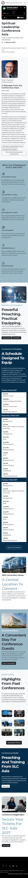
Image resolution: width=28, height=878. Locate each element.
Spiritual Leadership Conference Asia (12, 2)
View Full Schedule (14, 547)
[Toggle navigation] (24, 2)
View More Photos (14, 743)
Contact (26, 873)
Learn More (6, 786)
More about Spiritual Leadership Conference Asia (14, 153)
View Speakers (6, 338)
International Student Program (15, 873)
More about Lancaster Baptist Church (13, 146)
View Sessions (16, 338)
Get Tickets (6, 845)
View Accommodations (9, 663)
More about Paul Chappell (10, 149)
